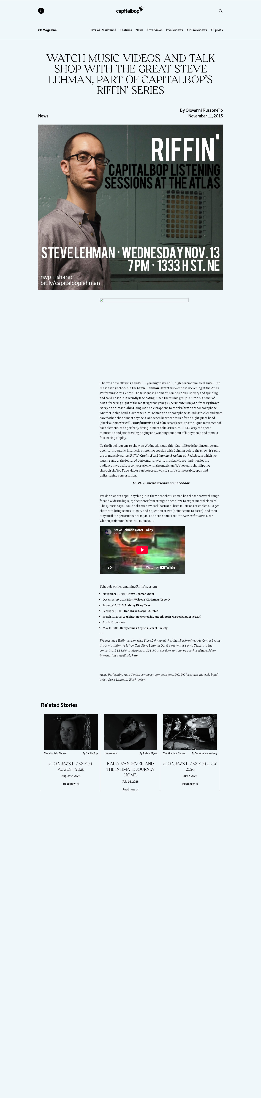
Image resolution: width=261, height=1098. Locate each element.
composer (147, 674)
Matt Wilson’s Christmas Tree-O (148, 599)
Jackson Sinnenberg (206, 753)
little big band (208, 674)
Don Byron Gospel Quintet (141, 611)
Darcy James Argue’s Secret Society (143, 628)
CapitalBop (92, 753)
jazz (195, 674)
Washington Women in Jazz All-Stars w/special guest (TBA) (162, 616)
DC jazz (186, 674)
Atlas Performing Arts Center (119, 674)
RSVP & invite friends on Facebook (161, 483)
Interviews (154, 30)
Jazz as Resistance (103, 30)
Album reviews (197, 30)
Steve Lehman (117, 679)
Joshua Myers (150, 753)
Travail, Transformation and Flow (142, 422)
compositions (164, 674)
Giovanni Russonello (204, 110)
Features (126, 30)
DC (177, 674)
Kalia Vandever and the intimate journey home (130, 769)
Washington (137, 679)
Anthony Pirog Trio (137, 605)
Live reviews (174, 30)
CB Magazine (47, 30)
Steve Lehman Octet (141, 594)
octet (103, 679)
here (204, 650)
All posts (217, 30)
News (139, 30)
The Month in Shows (55, 753)
